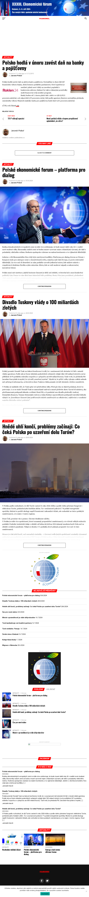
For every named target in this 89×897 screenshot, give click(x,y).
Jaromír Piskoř (16, 75)
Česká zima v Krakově (10, 634)
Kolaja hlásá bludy (9, 640)
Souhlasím (45, 894)
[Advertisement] (44, 40)
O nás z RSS (45, 767)
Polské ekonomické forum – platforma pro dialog (21, 595)
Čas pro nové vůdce (9, 612)
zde (17, 105)
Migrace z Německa (9, 645)
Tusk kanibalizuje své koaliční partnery (17, 623)
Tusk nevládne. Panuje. (11, 629)
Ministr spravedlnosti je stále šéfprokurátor (18, 618)
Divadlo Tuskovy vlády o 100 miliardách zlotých (19, 601)
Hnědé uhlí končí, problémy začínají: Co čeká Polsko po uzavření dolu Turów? (31, 606)
